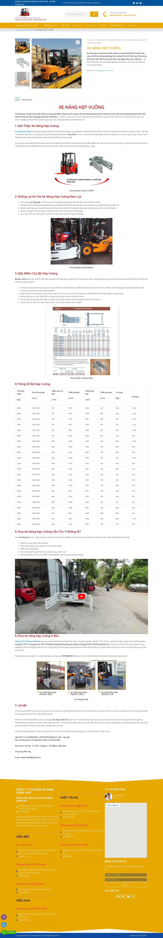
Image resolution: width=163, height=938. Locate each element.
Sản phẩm (100, 40)
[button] (78, 42)
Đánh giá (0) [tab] (27, 100)
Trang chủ (90, 40)
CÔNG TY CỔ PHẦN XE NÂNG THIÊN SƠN (27, 18)
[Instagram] (140, 3)
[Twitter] (137, 3)
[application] (40, 25)
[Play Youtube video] (81, 596)
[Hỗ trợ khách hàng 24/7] (105, 14)
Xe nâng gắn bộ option (114, 40)
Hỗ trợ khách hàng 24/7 (118, 13)
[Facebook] (134, 3)
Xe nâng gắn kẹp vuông (134, 40)
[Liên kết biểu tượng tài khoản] (147, 3)
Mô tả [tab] (17, 100)
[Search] (94, 14)
